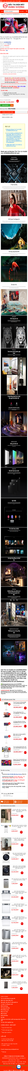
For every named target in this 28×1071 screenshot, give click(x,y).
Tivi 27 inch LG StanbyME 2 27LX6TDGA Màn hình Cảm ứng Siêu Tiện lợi (19, 703)
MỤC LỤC (7, 126)
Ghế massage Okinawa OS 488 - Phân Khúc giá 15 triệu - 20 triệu (19, 970)
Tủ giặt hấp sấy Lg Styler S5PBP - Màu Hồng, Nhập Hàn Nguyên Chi (19, 810)
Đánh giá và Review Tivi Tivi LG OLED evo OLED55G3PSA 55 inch (13, 129)
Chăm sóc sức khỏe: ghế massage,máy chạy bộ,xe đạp (13, 1020)
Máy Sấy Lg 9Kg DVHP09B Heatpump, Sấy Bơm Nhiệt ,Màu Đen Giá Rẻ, (19, 867)
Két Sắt (2, 1017)
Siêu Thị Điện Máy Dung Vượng (14, 774)
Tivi (7, 50)
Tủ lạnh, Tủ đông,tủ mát (7, 1004)
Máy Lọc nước (4, 1011)
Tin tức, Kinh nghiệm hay (7, 1022)
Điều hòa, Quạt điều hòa (7, 1000)
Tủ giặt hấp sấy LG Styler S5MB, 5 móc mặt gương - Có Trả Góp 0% (19, 956)
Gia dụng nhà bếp (5, 1007)
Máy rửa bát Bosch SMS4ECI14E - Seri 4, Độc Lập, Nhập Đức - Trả (19, 931)
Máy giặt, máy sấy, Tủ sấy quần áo (9, 1002)
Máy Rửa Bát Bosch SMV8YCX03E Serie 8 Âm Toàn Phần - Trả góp (19, 892)
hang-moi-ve (9, 14)
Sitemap (4, 1051)
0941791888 (11, 108)
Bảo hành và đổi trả (6, 1032)
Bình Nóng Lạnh (5, 1009)
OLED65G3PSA (7, 42)
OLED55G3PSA (16, 14)
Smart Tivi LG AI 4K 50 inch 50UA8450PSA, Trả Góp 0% (20, 760)
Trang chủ (3, 14)
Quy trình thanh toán (7, 1027)
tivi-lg (24, 14)
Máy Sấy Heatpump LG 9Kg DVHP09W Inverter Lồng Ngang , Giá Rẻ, (19, 854)
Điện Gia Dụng (4, 1006)
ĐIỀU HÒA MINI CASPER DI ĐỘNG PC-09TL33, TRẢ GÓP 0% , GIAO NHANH (19, 826)
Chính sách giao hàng (7, 1030)
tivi (21, 14)
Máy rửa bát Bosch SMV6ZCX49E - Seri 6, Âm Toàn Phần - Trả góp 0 (19, 918)
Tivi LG (9, 43)
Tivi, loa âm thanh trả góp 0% (8, 998)
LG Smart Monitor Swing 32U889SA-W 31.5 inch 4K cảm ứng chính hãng (19, 722)
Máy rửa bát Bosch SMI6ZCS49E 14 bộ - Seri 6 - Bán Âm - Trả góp (19, 905)
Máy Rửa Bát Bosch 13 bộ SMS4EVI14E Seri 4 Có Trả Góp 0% (19, 943)
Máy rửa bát (4, 1013)
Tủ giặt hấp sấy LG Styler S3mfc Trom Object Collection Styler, (19, 839)
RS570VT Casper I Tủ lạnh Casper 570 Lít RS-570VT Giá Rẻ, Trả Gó (19, 983)
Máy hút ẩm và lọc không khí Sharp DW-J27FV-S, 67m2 (19, 879)
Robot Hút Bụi (4, 1015)
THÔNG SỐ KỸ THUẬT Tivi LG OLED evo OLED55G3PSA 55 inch (14, 145)
